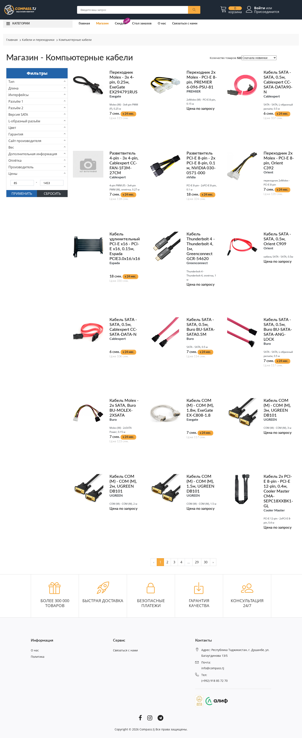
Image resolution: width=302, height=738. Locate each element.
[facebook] (140, 717)
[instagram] (150, 717)
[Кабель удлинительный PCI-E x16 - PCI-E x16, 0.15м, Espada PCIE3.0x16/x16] (88, 246)
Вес (11, 147)
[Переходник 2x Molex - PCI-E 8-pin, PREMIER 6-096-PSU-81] (165, 85)
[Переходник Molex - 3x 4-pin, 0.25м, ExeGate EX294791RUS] (88, 85)
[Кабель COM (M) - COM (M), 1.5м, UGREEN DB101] (165, 489)
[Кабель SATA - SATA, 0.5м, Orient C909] (242, 246)
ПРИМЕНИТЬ (22, 193)
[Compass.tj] (20, 9)
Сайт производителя (24, 141)
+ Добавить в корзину (106, 131)
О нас (162, 23)
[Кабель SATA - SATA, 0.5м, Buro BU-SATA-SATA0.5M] (165, 332)
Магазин (102, 23)
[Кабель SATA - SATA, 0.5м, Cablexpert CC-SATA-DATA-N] (88, 332)
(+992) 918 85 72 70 (214, 681)
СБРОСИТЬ (52, 193)
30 (205, 562)
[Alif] (215, 700)
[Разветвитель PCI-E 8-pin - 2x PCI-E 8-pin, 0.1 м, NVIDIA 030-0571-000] (165, 165)
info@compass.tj (212, 668)
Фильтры (37, 73)
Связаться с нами (184, 23)
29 (197, 562)
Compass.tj (147, 729)
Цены (12, 173)
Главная (84, 23)
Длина (13, 88)
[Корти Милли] (199, 700)
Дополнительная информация (32, 154)
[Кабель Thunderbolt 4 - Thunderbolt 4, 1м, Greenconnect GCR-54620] (165, 246)
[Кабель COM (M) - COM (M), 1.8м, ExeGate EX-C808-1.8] (165, 413)
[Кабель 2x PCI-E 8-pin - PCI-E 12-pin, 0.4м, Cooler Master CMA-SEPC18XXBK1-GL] (242, 489)
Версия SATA (18, 114)
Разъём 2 (15, 108)
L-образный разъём (24, 121)
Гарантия (15, 134)
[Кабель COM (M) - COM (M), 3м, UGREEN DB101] (242, 413)
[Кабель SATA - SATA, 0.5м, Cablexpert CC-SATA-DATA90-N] (242, 85)
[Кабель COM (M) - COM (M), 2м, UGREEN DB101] (88, 489)
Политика (37, 657)
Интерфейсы (18, 95)
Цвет (12, 127)
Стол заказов (142, 23)
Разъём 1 (15, 101)
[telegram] (160, 717)
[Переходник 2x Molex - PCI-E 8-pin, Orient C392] (242, 165)
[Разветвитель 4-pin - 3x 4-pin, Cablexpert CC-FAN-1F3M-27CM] (88, 164)
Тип (11, 81)
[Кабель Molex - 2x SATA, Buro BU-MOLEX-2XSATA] (88, 413)
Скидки (120, 23)
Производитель (20, 167)
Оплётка (15, 160)
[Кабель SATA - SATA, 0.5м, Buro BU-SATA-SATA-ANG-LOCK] (242, 332)
